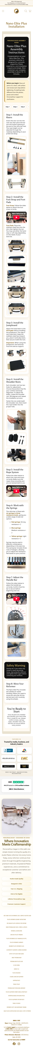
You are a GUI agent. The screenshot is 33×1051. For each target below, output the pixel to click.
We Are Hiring (16, 965)
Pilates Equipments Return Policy (16, 999)
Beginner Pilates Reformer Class (16, 946)
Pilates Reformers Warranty (16, 942)
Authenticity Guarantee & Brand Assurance (17, 950)
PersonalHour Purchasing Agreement (16, 988)
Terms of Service (16, 1003)
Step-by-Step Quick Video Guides (16, 954)
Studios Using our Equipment (16, 977)
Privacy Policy (16, 984)
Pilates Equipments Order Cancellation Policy (16, 992)
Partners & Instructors (16, 931)
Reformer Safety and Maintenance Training (16, 1007)
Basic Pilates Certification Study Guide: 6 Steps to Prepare (17, 1011)
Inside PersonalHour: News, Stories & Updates (16, 927)
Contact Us (16, 969)
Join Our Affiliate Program (16, 935)
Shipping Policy (16, 980)
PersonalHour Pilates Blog (16, 961)
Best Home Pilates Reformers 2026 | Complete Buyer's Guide (17, 915)
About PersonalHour (16, 957)
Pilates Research (16, 973)
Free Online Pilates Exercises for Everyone (16, 923)
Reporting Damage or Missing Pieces (16, 996)
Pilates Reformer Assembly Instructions (16, 919)
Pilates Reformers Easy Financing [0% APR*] (16, 938)
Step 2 (15, 107)
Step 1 (8, 107)
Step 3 (23, 107)
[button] (3, 11)
